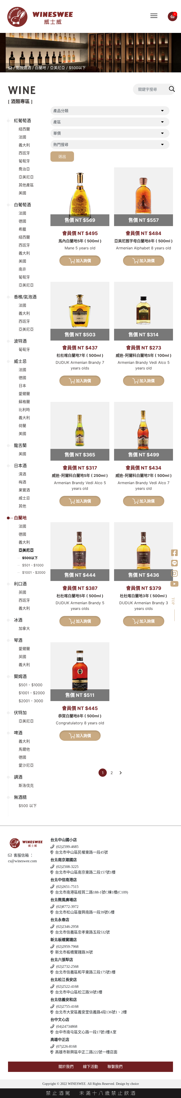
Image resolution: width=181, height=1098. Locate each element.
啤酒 (18, 732)
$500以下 (77, 67)
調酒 (18, 777)
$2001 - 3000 (31, 700)
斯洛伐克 (26, 785)
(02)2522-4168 (67, 986)
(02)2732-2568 (67, 967)
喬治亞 (24, 169)
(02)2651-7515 (67, 887)
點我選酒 (23, 67)
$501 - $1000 (33, 565)
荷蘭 (22, 425)
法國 (22, 137)
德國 (22, 221)
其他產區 (26, 185)
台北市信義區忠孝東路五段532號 (82, 932)
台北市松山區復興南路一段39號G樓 (85, 912)
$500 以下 (28, 805)
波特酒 (20, 341)
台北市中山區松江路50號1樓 (78, 992)
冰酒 (18, 620)
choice (134, 1084)
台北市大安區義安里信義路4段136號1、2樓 (91, 1012)
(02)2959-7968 (67, 947)
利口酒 (20, 583)
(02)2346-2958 (67, 927)
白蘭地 (40, 67)
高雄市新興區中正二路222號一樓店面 (86, 1052)
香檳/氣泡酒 (25, 296)
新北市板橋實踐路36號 (74, 952)
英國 (22, 592)
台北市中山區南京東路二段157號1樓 (85, 872)
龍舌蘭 (20, 445)
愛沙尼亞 (26, 765)
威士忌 (20, 361)
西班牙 (24, 153)
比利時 (24, 409)
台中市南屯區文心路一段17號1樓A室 (85, 1032)
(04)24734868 (66, 1026)
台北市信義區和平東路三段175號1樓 (85, 972)
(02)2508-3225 (67, 867)
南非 (22, 269)
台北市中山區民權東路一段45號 (81, 852)
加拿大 (24, 628)
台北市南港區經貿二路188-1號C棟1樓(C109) (91, 892)
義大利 (24, 145)
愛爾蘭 (24, 393)
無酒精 (20, 797)
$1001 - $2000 (33, 572)
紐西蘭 (24, 129)
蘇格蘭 (24, 401)
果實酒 (24, 490)
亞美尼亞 (57, 67)
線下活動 (90, 1067)
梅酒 (22, 482)
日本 (22, 385)
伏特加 (20, 712)
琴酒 (18, 640)
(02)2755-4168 (67, 1006)
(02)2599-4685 (67, 847)
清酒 (22, 474)
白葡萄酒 (22, 204)
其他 (22, 506)
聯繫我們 (115, 1067)
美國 (22, 193)
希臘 (22, 229)
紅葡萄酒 (22, 120)
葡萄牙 (24, 161)
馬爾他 (24, 749)
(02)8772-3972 (67, 907)
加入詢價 (83, 260)
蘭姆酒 (20, 676)
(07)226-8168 (66, 1046)
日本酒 (20, 465)
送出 (62, 156)
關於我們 (66, 1067)
